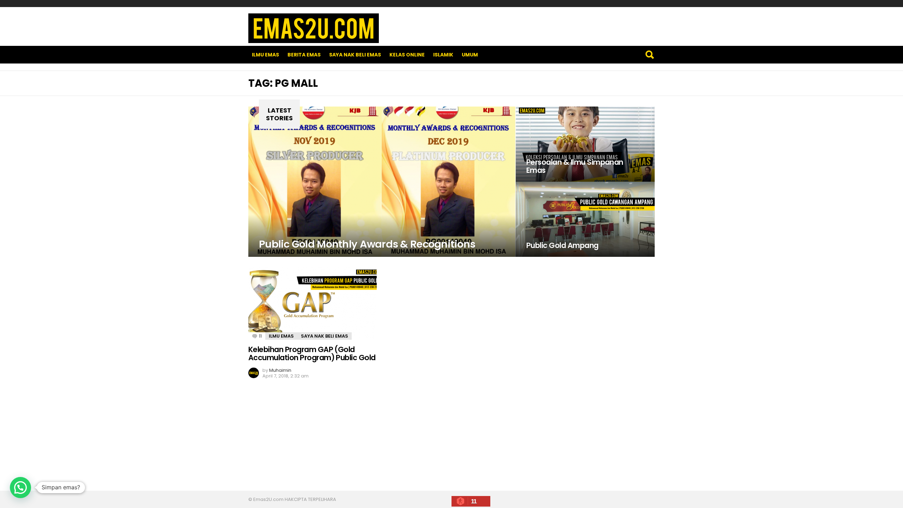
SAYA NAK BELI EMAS (355, 54)
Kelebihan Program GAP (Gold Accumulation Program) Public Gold (312, 353)
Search (649, 55)
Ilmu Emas (265, 54)
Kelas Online (407, 54)
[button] (20, 487)
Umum (470, 54)
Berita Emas (304, 54)
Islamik (443, 54)
